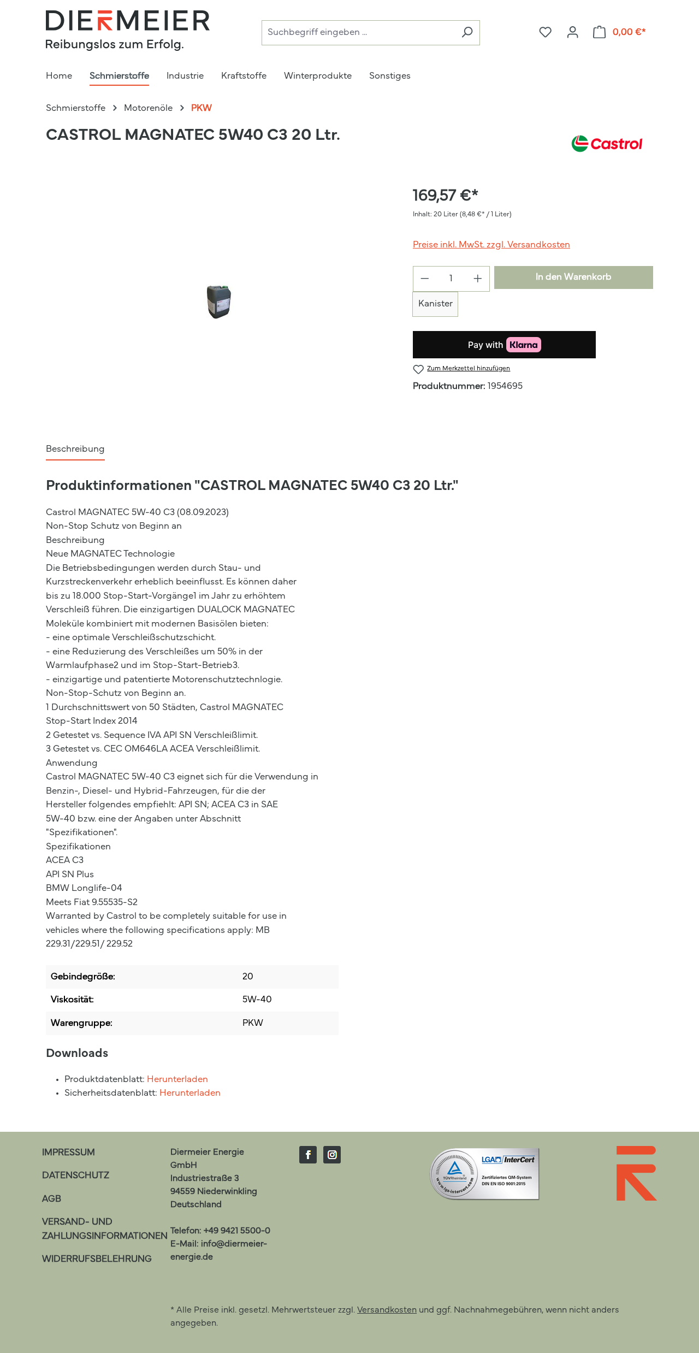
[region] (218, 302)
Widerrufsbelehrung (97, 1259)
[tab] (75, 450)
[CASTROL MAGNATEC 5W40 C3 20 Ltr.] (218, 302)
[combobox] (358, 33)
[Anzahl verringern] (424, 279)
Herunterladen (177, 1080)
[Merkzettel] (545, 33)
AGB (51, 1199)
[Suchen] (467, 33)
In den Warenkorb (574, 277)
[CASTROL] (607, 144)
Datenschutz (75, 1176)
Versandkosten (387, 1310)
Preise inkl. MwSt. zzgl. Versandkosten (491, 245)
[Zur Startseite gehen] (128, 30)
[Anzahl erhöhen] (478, 279)
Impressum (68, 1153)
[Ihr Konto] (572, 33)
